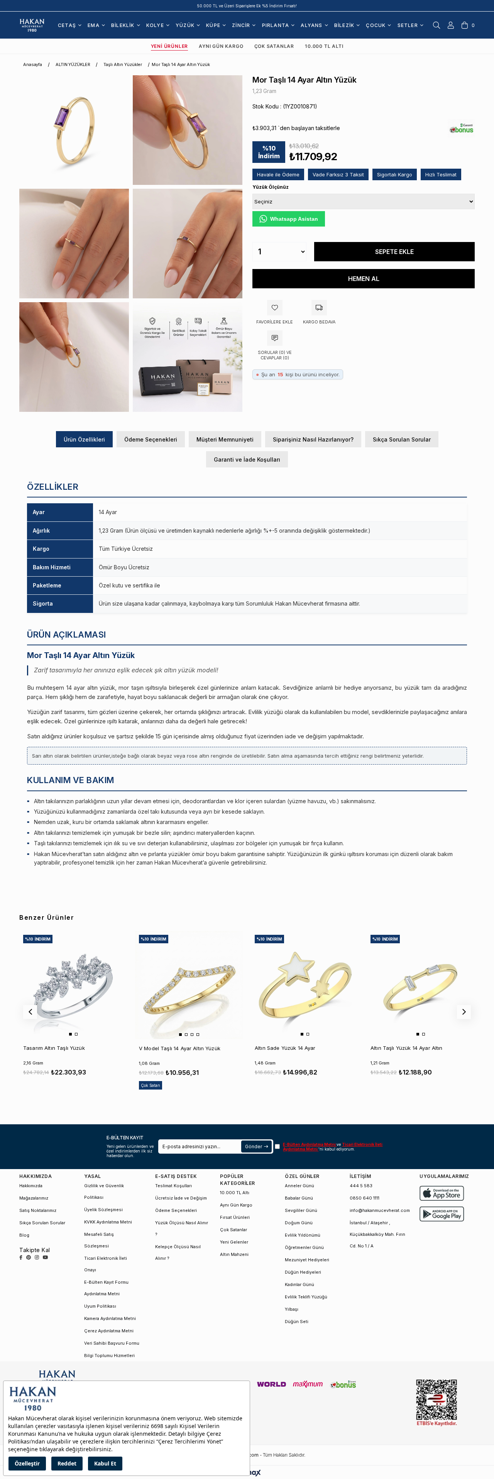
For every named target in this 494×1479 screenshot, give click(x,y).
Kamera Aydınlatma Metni (110, 1318)
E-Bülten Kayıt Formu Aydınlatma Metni (106, 1287)
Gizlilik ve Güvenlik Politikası (104, 1191)
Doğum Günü (299, 1222)
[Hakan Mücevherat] (32, 25)
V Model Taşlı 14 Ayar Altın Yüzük (179, 1048)
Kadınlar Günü (299, 1284)
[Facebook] (20, 1257)
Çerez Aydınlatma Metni (109, 1330)
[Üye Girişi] (451, 25)
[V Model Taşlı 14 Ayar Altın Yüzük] (189, 985)
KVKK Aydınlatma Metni (108, 1222)
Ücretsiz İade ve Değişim (181, 1198)
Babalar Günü (299, 1198)
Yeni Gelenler (234, 1242)
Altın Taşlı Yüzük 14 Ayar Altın (406, 1048)
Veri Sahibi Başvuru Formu (111, 1343)
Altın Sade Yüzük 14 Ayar (285, 1048)
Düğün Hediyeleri (303, 1272)
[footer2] (442, 1193)
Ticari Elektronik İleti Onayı (105, 1264)
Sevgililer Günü (301, 1210)
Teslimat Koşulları (173, 1185)
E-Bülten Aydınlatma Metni (310, 1144)
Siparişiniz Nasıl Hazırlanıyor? (313, 439)
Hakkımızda (30, 1185)
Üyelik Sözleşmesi (103, 1209)
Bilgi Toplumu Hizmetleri (109, 1355)
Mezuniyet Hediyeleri (307, 1259)
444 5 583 (361, 1185)
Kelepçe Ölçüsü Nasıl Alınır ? (178, 1252)
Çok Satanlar (274, 46)
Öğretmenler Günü (304, 1247)
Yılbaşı (291, 1309)
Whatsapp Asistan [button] (294, 219)
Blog (24, 1235)
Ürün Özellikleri (84, 439)
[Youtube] (45, 1257)
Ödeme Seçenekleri (150, 439)
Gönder (253, 1146)
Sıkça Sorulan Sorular (402, 439)
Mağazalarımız (33, 1198)
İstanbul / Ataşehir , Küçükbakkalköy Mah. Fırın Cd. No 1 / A (377, 1234)
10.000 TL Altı (324, 46)
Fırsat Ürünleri (235, 1217)
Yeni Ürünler (169, 46)
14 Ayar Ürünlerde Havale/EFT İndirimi (247, 5)
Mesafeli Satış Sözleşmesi (99, 1240)
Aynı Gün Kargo (221, 46)
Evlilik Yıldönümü (302, 1235)
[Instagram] (37, 1257)
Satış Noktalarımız (37, 1210)
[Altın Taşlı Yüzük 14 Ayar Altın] (420, 985)
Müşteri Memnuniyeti (225, 439)
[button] (70, 1034)
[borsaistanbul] (437, 1403)
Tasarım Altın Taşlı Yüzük (54, 1048)
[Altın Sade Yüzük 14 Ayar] (305, 985)
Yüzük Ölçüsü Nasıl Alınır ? (181, 1228)
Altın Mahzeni (234, 1254)
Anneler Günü (299, 1185)
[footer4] (442, 1214)
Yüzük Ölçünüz (270, 187)
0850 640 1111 (364, 1198)
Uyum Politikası (100, 1306)
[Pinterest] (28, 1257)
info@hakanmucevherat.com (380, 1210)
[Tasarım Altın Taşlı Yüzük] (73, 985)
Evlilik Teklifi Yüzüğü (306, 1297)
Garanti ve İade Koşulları (247, 459)
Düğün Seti (296, 1321)
